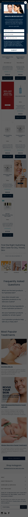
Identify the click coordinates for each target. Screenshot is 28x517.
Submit (14, 50)
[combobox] (6, 38)
